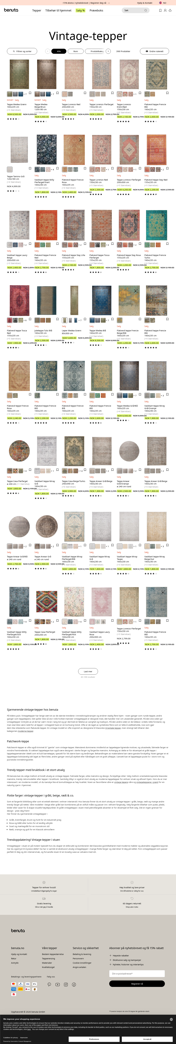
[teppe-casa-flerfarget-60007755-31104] (9, 471)
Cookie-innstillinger (82, 962)
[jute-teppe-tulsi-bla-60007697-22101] (37, 320)
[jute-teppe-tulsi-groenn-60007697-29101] (48, 320)
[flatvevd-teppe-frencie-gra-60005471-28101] (70, 169)
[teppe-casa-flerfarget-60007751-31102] (42, 621)
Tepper (36, 10)
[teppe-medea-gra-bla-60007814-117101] (15, 94)
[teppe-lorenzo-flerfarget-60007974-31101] (125, 94)
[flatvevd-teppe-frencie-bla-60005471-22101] (75, 169)
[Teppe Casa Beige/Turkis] (74, 451)
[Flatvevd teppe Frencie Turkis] (156, 225)
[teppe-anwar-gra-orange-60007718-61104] (119, 471)
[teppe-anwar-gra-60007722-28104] (37, 546)
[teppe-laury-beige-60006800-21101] (9, 245)
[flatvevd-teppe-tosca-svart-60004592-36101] (97, 245)
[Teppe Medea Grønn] (19, 74)
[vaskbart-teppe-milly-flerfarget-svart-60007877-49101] (37, 169)
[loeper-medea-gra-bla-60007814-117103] (70, 320)
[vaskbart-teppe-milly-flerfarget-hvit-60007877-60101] (64, 621)
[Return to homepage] (11, 10)
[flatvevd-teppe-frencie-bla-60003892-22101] (48, 245)
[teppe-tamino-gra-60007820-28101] (9, 169)
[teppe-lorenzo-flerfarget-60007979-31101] (119, 621)
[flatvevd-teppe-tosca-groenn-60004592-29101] (103, 245)
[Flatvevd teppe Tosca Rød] (19, 300)
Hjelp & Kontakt (144, 2)
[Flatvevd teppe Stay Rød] (156, 149)
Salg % (80, 10)
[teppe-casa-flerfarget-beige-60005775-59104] (15, 471)
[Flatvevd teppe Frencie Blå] (156, 74)
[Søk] (146, 10)
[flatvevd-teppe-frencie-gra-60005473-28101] (158, 621)
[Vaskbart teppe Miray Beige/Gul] (156, 526)
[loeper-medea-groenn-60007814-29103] (64, 320)
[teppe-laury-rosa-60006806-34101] (92, 621)
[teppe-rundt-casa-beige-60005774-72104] (20, 471)
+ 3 (162, 395)
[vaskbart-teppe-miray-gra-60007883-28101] (92, 546)
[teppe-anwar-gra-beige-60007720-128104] (130, 471)
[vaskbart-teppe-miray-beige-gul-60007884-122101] (158, 395)
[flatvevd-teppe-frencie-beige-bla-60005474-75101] (119, 320)
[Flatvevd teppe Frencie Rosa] (74, 149)
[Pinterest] (49, 984)
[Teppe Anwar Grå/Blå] (19, 526)
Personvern (78, 958)
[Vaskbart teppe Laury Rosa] (101, 601)
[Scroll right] (108, 51)
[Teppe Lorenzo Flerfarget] (101, 74)
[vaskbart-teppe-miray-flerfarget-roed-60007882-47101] (48, 471)
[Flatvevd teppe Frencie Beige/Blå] (129, 300)
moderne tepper (25, 731)
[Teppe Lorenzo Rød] (74, 74)
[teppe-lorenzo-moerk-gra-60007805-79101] (70, 94)
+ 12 (80, 471)
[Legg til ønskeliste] (30, 93)
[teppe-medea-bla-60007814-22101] (20, 94)
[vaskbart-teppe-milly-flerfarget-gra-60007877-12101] (42, 169)
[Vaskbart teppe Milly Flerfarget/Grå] (19, 601)
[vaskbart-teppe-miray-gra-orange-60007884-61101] (147, 395)
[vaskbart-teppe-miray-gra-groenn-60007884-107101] (152, 395)
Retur (13, 958)
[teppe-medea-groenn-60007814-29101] (9, 94)
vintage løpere (121, 782)
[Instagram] (65, 984)
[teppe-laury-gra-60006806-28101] (103, 621)
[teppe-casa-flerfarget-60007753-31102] (37, 621)
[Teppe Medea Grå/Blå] (129, 375)
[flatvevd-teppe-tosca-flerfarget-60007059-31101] (92, 245)
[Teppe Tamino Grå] (19, 149)
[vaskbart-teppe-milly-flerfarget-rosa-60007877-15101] (48, 169)
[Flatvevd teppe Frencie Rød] (47, 225)
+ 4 (52, 169)
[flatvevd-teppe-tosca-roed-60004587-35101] (9, 320)
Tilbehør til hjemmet (58, 10)
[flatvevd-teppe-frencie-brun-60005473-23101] (152, 621)
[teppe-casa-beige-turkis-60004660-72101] (64, 471)
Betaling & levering (82, 954)
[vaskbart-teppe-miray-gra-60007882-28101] (37, 471)
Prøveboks (96, 10)
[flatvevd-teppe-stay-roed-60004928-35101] (147, 169)
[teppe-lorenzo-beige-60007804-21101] (97, 94)
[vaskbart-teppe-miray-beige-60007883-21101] (97, 546)
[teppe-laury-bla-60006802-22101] (15, 245)
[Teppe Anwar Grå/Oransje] (129, 451)
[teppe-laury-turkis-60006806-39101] (97, 621)
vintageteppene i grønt (147, 782)
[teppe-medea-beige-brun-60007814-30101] (37, 94)
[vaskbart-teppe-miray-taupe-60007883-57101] (103, 546)
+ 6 (107, 244)
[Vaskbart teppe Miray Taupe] (129, 526)
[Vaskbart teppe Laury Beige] (19, 225)
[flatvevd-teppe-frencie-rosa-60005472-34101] (152, 94)
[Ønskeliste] (160, 10)
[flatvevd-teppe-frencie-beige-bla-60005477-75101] (152, 320)
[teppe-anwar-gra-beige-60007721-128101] (92, 471)
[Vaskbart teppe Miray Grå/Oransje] (156, 375)
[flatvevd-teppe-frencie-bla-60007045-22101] (37, 395)
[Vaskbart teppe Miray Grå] (47, 451)
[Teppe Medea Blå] (101, 300)
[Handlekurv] (170, 10)
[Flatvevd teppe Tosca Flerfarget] (101, 225)
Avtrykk (15, 962)
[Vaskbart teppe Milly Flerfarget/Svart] (47, 149)
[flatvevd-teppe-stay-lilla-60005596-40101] (158, 169)
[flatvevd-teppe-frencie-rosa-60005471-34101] (64, 169)
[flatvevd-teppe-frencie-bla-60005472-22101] (147, 94)
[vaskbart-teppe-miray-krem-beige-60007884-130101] (158, 546)
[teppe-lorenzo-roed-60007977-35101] (130, 94)
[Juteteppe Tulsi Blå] (47, 300)
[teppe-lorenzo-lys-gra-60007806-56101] (103, 94)
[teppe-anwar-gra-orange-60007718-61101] (97, 471)
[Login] (165, 10)
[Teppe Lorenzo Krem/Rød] (129, 74)
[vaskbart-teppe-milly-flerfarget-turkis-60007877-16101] (20, 621)
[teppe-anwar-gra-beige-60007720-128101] (147, 471)
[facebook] (74, 984)
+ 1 (134, 94)
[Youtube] (57, 984)
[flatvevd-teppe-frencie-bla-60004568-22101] (147, 320)
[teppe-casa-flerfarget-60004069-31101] (75, 471)
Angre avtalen (79, 967)
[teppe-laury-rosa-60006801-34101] (20, 245)
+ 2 (162, 169)
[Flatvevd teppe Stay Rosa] (129, 225)
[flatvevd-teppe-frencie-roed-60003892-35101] (37, 245)
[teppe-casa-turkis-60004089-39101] (70, 471)
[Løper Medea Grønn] (74, 300)
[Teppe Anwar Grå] (47, 526)
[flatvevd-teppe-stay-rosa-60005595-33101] (152, 169)
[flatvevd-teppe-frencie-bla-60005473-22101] (147, 621)
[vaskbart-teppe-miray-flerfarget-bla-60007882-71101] (64, 546)
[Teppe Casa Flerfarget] (19, 451)
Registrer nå (137, 983)
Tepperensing (48, 958)
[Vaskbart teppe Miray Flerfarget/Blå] (74, 526)
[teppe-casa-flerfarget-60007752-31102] (48, 621)
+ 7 (25, 94)
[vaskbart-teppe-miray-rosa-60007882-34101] (42, 471)
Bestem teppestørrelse (53, 954)
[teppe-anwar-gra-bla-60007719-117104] (125, 471)
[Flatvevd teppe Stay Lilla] (74, 225)
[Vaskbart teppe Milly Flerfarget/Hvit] (74, 601)
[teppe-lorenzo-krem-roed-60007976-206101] (119, 94)
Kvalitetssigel (48, 967)
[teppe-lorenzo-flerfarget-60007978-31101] (92, 94)
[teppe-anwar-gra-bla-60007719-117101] (103, 471)
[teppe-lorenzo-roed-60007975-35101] (64, 94)
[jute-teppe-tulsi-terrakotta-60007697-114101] (42, 320)
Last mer (88, 671)
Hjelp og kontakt (19, 954)
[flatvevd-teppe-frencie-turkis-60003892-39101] (42, 245)
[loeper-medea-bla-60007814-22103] (75, 320)
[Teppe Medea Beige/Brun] (47, 74)
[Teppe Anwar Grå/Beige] (101, 451)
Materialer (47, 962)
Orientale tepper (113, 728)
